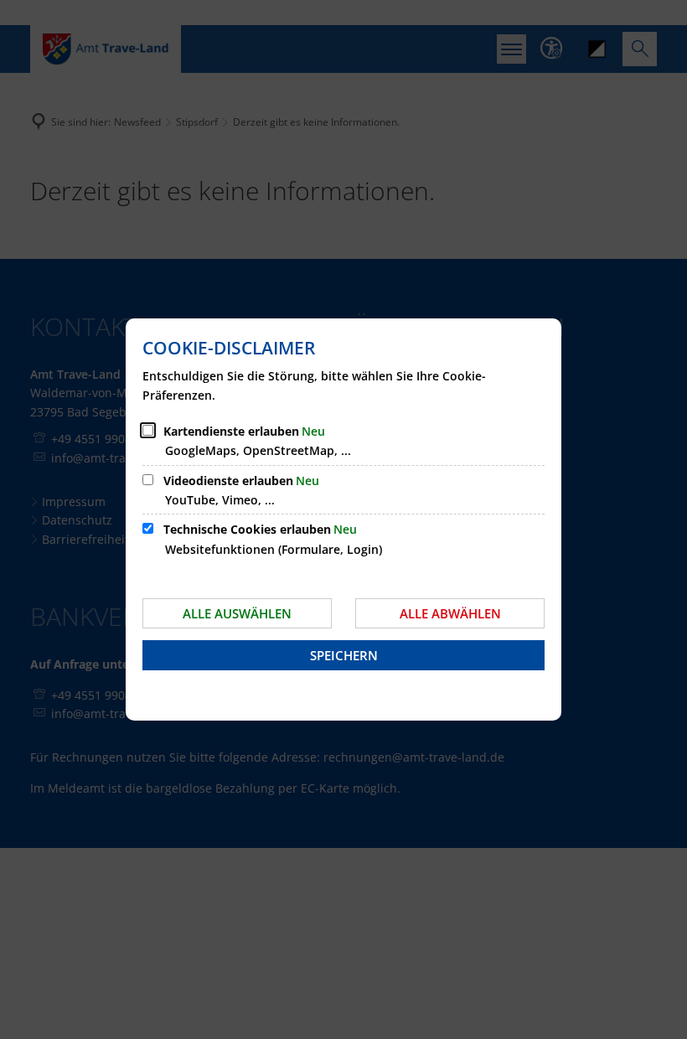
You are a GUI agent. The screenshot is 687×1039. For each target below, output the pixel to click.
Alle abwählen (450, 613)
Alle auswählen (237, 613)
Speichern (344, 655)
